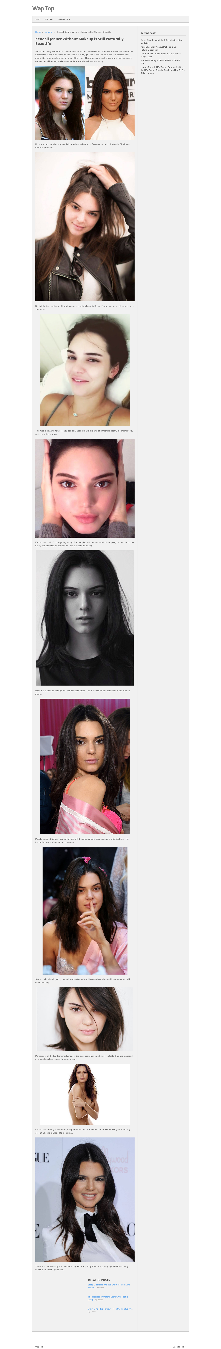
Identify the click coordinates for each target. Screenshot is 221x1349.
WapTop (39, 1347)
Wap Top (43, 8)
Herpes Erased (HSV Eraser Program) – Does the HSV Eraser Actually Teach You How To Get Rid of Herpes (163, 70)
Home (37, 19)
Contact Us (64, 19)
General (49, 19)
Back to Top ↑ (179, 1347)
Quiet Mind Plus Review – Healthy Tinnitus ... (110, 1309)
